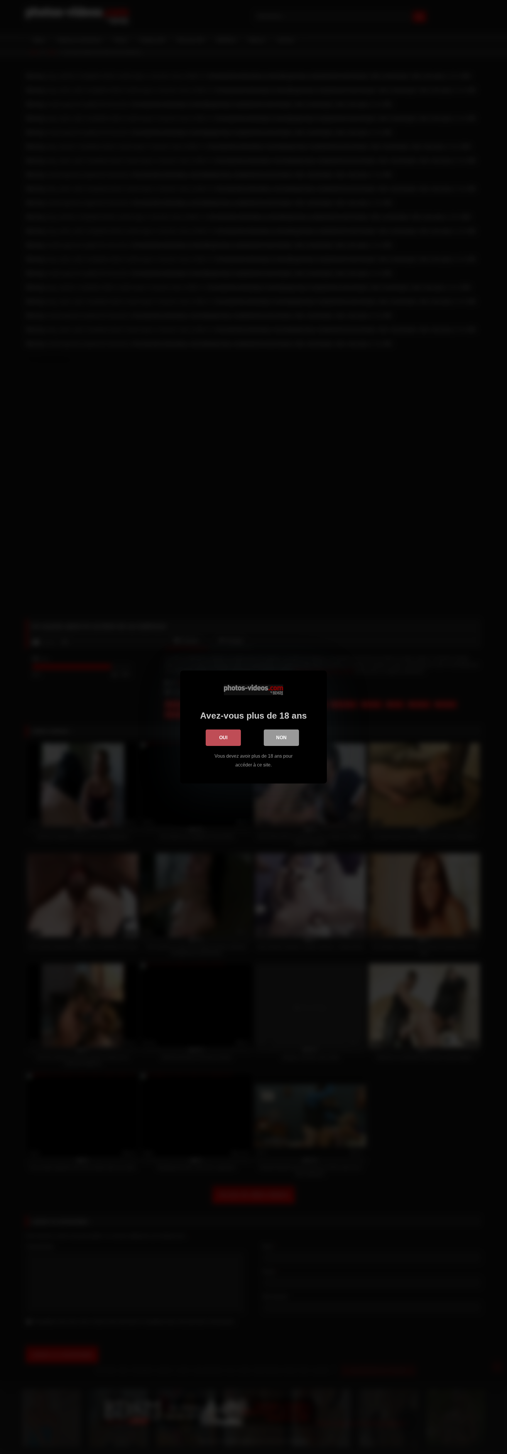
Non (281, 737)
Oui (223, 737)
